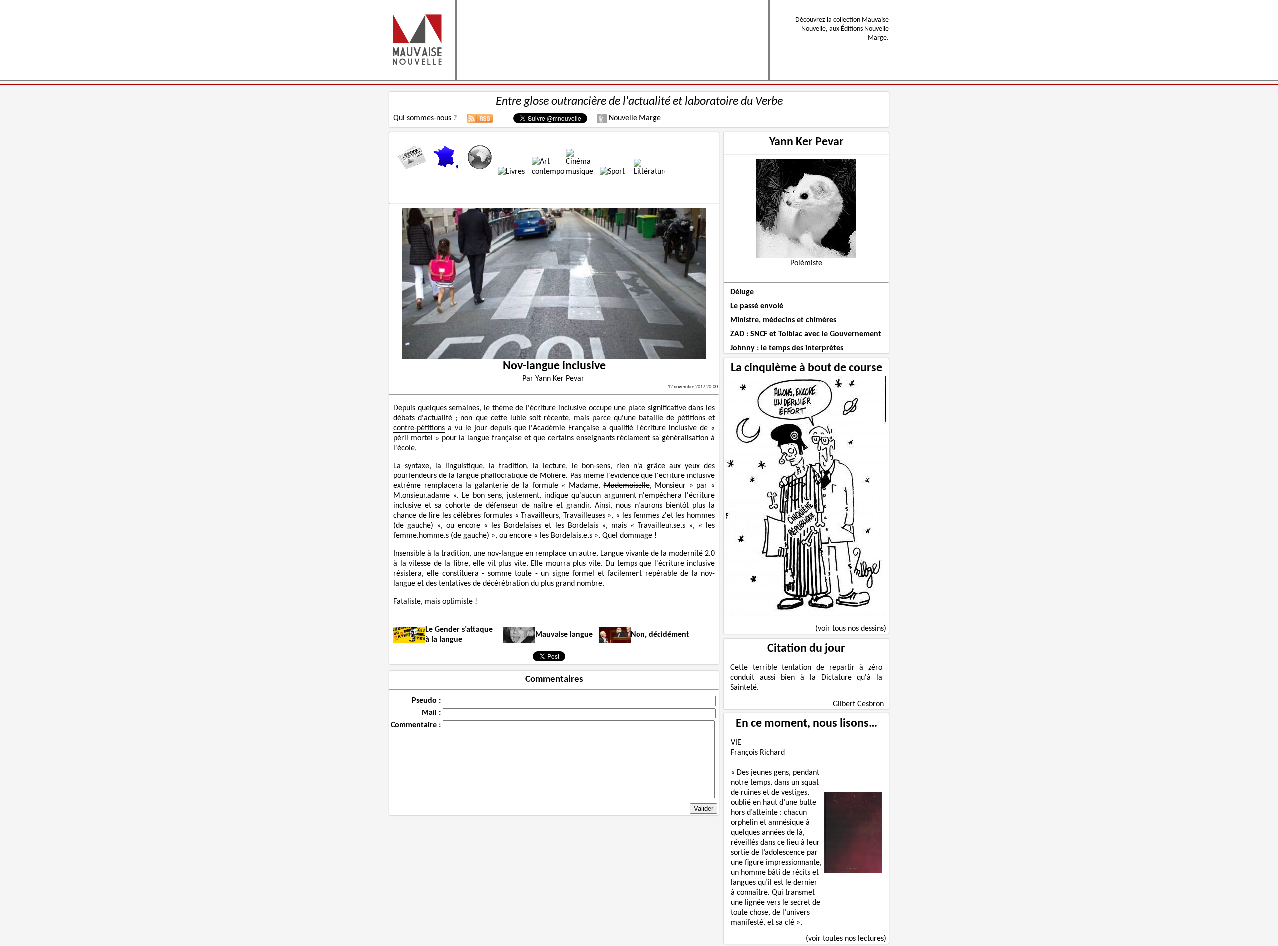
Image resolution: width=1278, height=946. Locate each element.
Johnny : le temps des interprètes (786, 348)
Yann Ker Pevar (806, 142)
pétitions (691, 418)
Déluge (742, 292)
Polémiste (806, 263)
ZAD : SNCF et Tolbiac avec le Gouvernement (805, 334)
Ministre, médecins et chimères (783, 320)
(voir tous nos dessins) (850, 629)
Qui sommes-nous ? (425, 118)
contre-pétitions (419, 428)
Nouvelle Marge (634, 118)
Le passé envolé (756, 306)
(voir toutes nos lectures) (846, 939)
